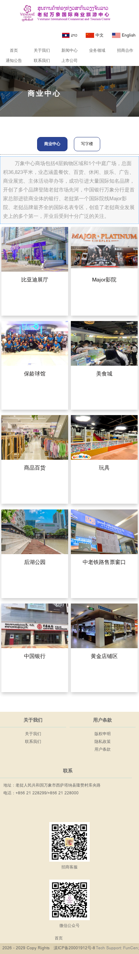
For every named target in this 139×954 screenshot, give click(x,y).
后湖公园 (35, 562)
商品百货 (35, 468)
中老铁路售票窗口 (104, 562)
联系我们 (42, 61)
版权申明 (102, 734)
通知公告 (14, 61)
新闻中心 (69, 50)
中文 (99, 35)
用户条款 (102, 749)
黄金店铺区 (104, 656)
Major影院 (104, 280)
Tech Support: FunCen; (117, 948)
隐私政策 (102, 742)
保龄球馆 (35, 374)
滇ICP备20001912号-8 (74, 948)
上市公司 (69, 61)
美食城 (104, 374)
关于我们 (42, 50)
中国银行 (35, 656)
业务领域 (97, 50)
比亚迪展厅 (34, 280)
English (128, 35)
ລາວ (73, 35)
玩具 (104, 468)
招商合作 (125, 50)
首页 (14, 50)
